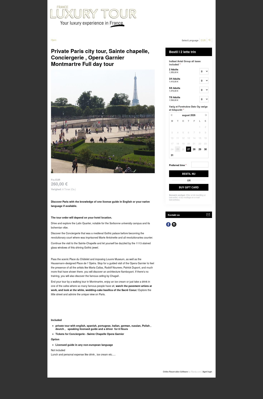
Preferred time (177, 165)
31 (172, 155)
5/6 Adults (174, 89)
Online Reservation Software (175, 371)
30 (205, 149)
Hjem (53, 40)
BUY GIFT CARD (189, 187)
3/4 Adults (174, 80)
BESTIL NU (188, 173)
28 (194, 149)
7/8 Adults (174, 98)
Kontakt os (174, 215)
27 (188, 149)
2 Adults (173, 71)
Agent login (207, 371)
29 (200, 149)
